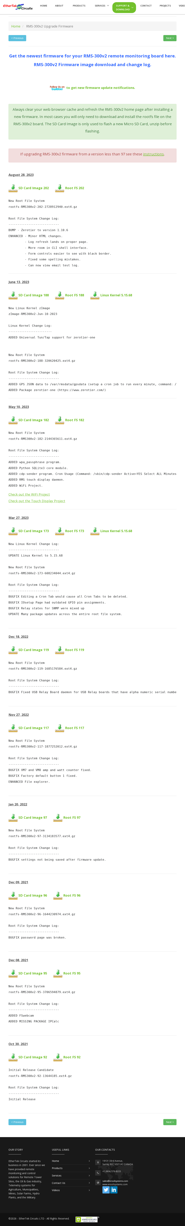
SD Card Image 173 (33, 531)
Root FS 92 (71, 1057)
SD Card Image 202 (33, 188)
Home (43, 5)
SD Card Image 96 (32, 895)
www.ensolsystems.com (115, 1184)
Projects (165, 5)
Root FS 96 (71, 895)
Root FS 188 (74, 295)
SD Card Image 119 (33, 650)
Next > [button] (170, 38)
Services (100, 5)
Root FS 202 (74, 188)
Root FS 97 (71, 817)
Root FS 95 (71, 973)
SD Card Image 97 (32, 817)
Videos (56, 1190)
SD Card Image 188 (33, 295)
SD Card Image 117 (33, 728)
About (59, 5)
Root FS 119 (74, 650)
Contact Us (58, 1183)
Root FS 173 (74, 531)
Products (79, 5)
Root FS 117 (74, 728)
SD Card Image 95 (32, 973)
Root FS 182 (74, 420)
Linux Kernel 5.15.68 (116, 295)
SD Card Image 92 (32, 1057)
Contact (146, 5)
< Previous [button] (17, 38)
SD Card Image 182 (33, 420)
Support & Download (123, 7)
